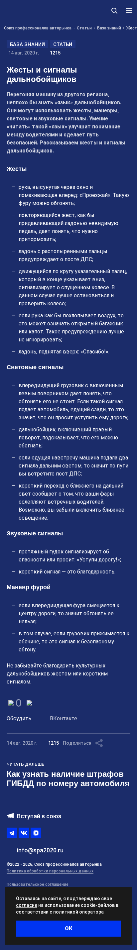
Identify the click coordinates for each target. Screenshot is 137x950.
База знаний (27, 44)
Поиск (114, 11)
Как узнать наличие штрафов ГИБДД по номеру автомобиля (68, 778)
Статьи (62, 44)
